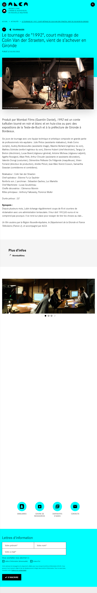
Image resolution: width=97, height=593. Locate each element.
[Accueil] (18, 7)
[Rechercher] (93, 4)
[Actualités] (4, 29)
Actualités (14, 21)
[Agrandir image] (25, 296)
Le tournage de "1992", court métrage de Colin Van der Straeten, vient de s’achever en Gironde (55, 21)
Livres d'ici (36, 561)
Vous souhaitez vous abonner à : (16, 557)
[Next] (54, 315)
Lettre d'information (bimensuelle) (16, 561)
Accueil (5, 21)
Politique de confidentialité (18, 570)
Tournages (18, 29)
